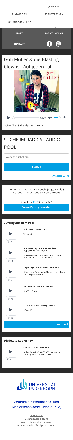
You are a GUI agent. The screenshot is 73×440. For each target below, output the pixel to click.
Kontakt (19, 44)
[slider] (25, 117)
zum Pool (62, 324)
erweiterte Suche (60, 175)
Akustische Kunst (19, 22)
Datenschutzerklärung (36, 418)
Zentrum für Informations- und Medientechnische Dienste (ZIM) (36, 404)
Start (19, 33)
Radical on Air (54, 33)
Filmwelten (19, 14)
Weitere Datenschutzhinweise (36, 421)
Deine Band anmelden (36, 207)
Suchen (36, 166)
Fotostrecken (53, 14)
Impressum (36, 415)
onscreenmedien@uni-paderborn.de (36, 425)
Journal (54, 6)
